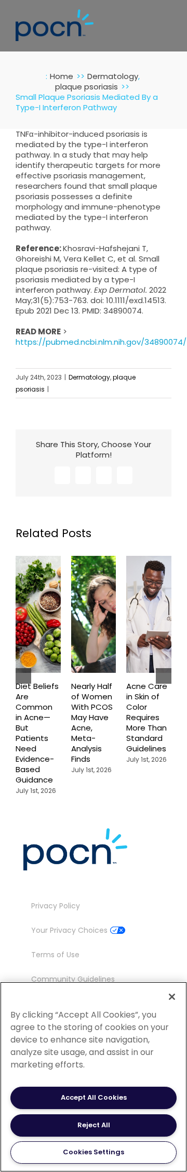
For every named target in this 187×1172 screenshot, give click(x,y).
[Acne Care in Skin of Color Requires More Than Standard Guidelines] (148, 561)
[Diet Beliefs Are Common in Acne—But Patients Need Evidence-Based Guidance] (38, 561)
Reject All (93, 1125)
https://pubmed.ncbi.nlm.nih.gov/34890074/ (101, 341)
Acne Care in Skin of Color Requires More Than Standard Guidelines (146, 717)
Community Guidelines (73, 979)
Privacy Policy (55, 906)
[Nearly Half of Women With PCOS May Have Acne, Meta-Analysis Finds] (93, 561)
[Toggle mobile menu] (167, 22)
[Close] (172, 996)
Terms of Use (55, 954)
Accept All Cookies (94, 1097)
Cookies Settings (93, 1152)
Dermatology (89, 377)
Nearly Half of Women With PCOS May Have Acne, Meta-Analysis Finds (92, 722)
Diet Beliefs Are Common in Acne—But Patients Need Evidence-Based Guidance (37, 733)
